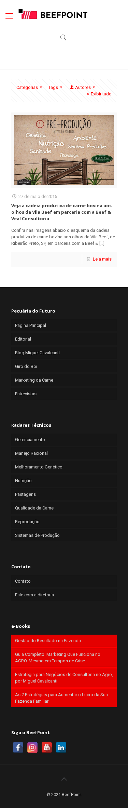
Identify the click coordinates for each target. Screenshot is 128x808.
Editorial (23, 339)
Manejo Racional (31, 453)
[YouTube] (46, 747)
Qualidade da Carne (34, 508)
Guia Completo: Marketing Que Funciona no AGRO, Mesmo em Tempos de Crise (57, 657)
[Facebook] (18, 747)
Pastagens (25, 494)
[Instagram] (32, 747)
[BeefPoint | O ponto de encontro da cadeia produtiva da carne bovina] (52, 13)
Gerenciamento (30, 439)
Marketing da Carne (34, 380)
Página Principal (30, 325)
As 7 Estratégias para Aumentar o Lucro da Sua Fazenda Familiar (61, 698)
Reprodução (27, 521)
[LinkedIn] (61, 747)
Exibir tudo (101, 93)
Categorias (27, 87)
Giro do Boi (26, 366)
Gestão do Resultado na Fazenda (48, 640)
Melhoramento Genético (38, 466)
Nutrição (23, 480)
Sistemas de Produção (37, 535)
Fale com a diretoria (34, 594)
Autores (83, 87)
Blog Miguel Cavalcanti (37, 352)
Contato (23, 581)
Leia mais (102, 259)
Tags (53, 87)
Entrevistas (26, 393)
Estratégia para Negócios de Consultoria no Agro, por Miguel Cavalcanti (64, 678)
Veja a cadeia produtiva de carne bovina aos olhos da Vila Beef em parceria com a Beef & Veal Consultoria (61, 212)
